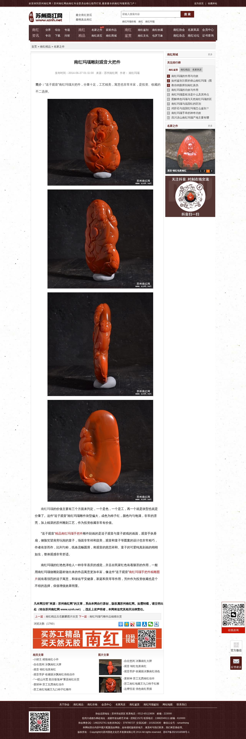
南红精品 (45, 46)
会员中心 (208, 29)
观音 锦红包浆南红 (176, 170)
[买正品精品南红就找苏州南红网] (99, 647)
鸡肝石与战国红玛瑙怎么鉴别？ (189, 108)
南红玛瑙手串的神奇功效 (185, 112)
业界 (48, 29)
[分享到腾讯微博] (138, 624)
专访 (48, 35)
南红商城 (111, 35)
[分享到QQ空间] (126, 624)
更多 (210, 54)
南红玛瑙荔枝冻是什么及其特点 (189, 94)
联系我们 (182, 704)
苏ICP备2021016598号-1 (176, 732)
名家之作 (96, 29)
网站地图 (168, 704)
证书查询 (208, 35)
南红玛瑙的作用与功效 (184, 76)
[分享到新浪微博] (132, 624)
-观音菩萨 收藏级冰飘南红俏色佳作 (53, 674)
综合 (57, 29)
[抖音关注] (190, 196)
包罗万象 (157, 35)
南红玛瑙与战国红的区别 (185, 103)
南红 (140, 21)
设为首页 (199, 3)
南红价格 (92, 704)
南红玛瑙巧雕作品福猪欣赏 (106, 616)
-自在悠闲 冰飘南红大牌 (46, 664)
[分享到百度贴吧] (156, 624)
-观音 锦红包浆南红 (44, 669)
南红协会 (179, 29)
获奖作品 (111, 29)
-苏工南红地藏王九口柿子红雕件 (51, 689)
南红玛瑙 (120, 3)
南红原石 (96, 35)
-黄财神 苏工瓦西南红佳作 (48, 684)
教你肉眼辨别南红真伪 (184, 85)
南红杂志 (179, 35)
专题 (67, 29)
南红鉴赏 (173, 69)
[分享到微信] (150, 624)
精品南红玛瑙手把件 (69, 533)
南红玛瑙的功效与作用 (184, 89)
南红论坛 (193, 35)
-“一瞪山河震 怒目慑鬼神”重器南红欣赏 (55, 679)
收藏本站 (212, 3)
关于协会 (64, 704)
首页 (34, 46)
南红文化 (143, 35)
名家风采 (193, 29)
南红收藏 (157, 29)
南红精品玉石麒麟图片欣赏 (62, 616)
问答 (67, 35)
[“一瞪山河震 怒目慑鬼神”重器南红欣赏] (110, 692)
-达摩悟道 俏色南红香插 (137, 688)
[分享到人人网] (144, 624)
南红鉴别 (143, 29)
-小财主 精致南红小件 (45, 659)
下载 (57, 35)
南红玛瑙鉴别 (151, 704)
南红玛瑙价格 (129, 21)
